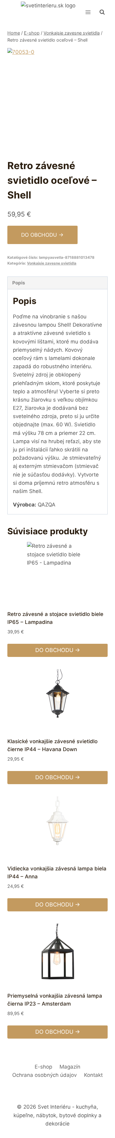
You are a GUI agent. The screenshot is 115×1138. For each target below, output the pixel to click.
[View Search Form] (102, 12)
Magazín (69, 1067)
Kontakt (93, 1075)
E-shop (43, 1067)
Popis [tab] (18, 283)
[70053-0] (57, 98)
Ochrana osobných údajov (44, 1075)
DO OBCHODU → (42, 235)
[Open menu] (88, 12)
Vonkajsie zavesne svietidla (51, 263)
